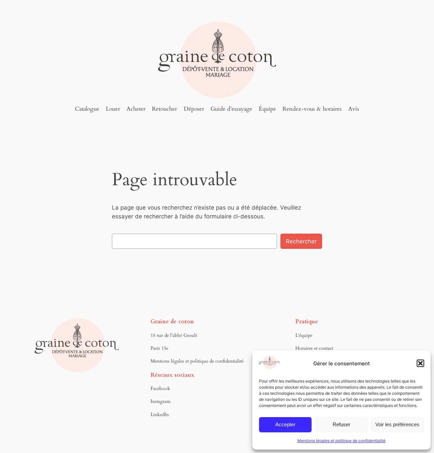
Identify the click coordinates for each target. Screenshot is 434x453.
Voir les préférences (397, 424)
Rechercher (301, 241)
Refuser (341, 424)
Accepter (285, 424)
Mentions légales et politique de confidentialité (341, 440)
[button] (420, 363)
